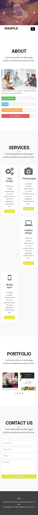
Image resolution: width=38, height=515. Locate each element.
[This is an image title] (10, 381)
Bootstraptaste (30, 507)
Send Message (19, 476)
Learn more (9, 211)
